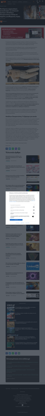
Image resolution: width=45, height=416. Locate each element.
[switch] (33, 207)
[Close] (38, 193)
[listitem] (22, 205)
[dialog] (22, 208)
